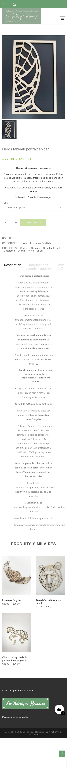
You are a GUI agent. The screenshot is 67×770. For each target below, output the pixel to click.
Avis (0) (61, 266)
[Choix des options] (13, 579)
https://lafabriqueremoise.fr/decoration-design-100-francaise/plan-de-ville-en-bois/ (36, 492)
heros (31, 250)
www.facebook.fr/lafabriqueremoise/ (33, 518)
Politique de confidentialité (15, 717)
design (21, 250)
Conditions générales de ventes (17, 690)
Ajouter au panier (33, 222)
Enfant (24, 243)
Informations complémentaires (38, 266)
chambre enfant (51, 248)
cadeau (24, 248)
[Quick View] (20, 580)
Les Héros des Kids (40, 243)
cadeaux (35, 248)
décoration (9, 250)
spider (40, 250)
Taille (5, 203)
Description (12, 265)
